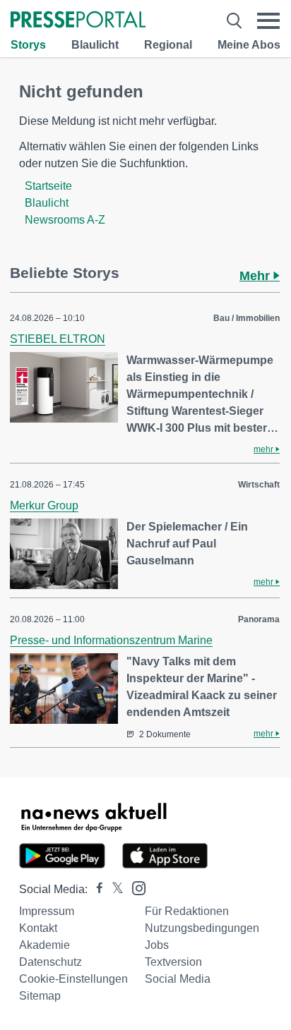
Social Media (177, 979)
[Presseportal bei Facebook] (95, 889)
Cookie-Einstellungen (73, 979)
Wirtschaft (259, 485)
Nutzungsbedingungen (202, 928)
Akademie (44, 945)
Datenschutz (50, 962)
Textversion (173, 962)
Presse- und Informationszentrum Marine (111, 640)
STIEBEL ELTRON (57, 339)
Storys (28, 45)
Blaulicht (95, 45)
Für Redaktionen (187, 911)
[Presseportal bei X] (113, 889)
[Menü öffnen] (268, 20)
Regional (168, 45)
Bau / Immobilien (246, 318)
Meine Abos (249, 45)
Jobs (157, 945)
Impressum (46, 911)
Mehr (256, 276)
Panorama (259, 619)
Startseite (48, 186)
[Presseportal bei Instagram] (135, 887)
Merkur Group (44, 505)
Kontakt (38, 928)
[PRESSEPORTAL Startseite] (78, 20)
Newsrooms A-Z (65, 220)
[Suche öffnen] (234, 20)
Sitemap (40, 996)
